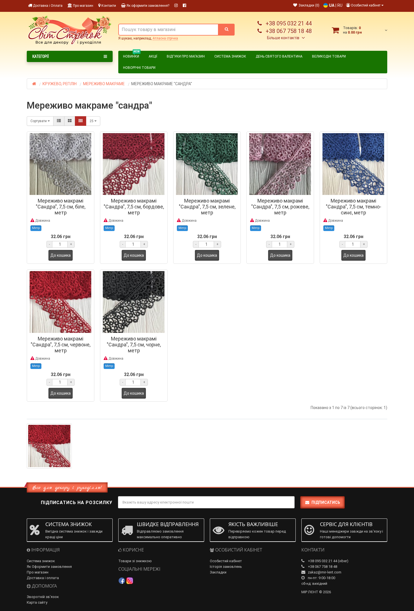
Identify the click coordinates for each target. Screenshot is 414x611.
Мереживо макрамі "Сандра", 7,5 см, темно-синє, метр (353, 207)
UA (331, 5)
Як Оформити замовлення (49, 566)
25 (92, 121)
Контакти (108, 6)
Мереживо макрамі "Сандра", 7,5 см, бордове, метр (134, 207)
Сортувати (39, 121)
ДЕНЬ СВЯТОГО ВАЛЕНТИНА (279, 56)
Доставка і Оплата (47, 6)
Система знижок (230, 56)
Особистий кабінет (226, 561)
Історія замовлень (226, 566)
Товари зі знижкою (135, 561)
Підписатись (325, 502)
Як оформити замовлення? (147, 6)
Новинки (131, 55)
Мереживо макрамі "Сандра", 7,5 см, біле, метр (60, 207)
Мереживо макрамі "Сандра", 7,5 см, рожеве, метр (280, 207)
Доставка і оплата (43, 578)
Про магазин (82, 6)
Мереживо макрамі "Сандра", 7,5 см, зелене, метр (207, 207)
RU (339, 5)
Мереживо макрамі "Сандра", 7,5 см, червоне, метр (60, 344)
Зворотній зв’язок (43, 597)
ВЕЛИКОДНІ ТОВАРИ (329, 56)
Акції (153, 56)
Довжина (42, 221)
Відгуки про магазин (186, 56)
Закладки (218, 572)
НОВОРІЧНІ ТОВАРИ (139, 68)
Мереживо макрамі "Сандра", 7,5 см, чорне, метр (134, 344)
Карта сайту (37, 602)
